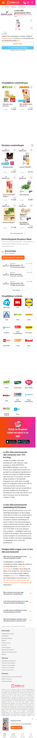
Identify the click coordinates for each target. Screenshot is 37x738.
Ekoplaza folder (7, 38)
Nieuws (4, 654)
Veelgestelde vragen (8, 633)
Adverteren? (5, 636)
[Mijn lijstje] (28, 2)
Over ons (4, 645)
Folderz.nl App (6, 643)
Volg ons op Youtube (8, 667)
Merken (4, 640)
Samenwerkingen (7, 681)
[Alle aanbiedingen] (32, 145)
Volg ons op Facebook (8, 663)
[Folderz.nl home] (13, 2)
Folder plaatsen (6, 647)
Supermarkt (14, 576)
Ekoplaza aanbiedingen (13, 145)
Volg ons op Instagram (8, 665)
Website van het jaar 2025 (9, 652)
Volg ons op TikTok (8, 670)
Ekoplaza (13, 7)
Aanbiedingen (22, 7)
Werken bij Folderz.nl (8, 649)
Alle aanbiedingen (7, 638)
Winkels (7, 7)
